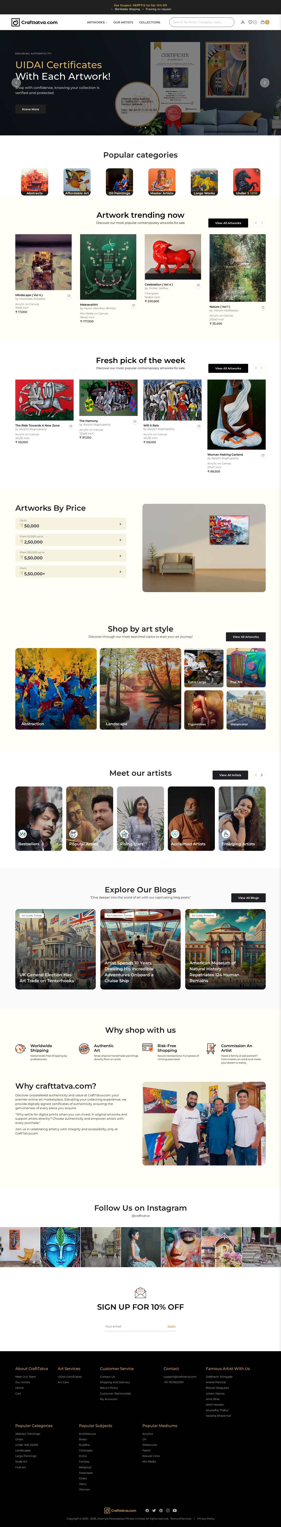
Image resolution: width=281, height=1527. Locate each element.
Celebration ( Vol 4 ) (159, 284)
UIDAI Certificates (70, 1376)
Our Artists (22, 1382)
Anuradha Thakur (217, 1410)
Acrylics (147, 1433)
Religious (85, 1467)
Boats (83, 1439)
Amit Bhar (213, 1399)
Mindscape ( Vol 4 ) (29, 295)
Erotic (83, 1456)
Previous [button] (16, 83)
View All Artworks (228, 223)
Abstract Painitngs (27, 1433)
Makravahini (89, 304)
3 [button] (145, 127)
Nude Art (21, 1461)
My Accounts (108, 1399)
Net (262, 775)
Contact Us (107, 1376)
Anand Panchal (216, 1382)
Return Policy (109, 1388)
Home (19, 1388)
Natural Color (151, 1456)
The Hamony (88, 421)
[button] (262, 222)
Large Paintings (26, 1456)
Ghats (19, 1439)
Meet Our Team (25, 1376)
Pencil (146, 1450)
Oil (144, 1439)
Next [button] (265, 83)
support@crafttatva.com (180, 1376)
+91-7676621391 (174, 1382)
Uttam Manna (215, 1393)
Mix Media (149, 1461)
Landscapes (23, 1450)
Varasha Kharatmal (218, 1415)
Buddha (84, 1445)
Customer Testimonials (115, 1393)
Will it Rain (151, 425)
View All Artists (230, 775)
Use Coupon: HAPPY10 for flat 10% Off (140, 5)
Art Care (63, 1382)
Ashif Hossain (215, 1404)
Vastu (82, 1484)
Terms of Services (180, 1518)
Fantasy (84, 1461)
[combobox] (201, 22)
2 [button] (140, 127)
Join (171, 1326)
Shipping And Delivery (115, 1382)
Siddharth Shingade (219, 1376)
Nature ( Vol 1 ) (220, 307)
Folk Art (20, 1467)
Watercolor (150, 1445)
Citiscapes (86, 1450)
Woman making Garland (225, 454)
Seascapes (86, 1473)
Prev (256, 775)
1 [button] (135, 127)
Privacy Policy (205, 1518)
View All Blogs (248, 898)
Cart (18, 1393)
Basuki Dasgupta (217, 1388)
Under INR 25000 (26, 1445)
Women (84, 1489)
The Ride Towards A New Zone (37, 425)
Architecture (87, 1433)
